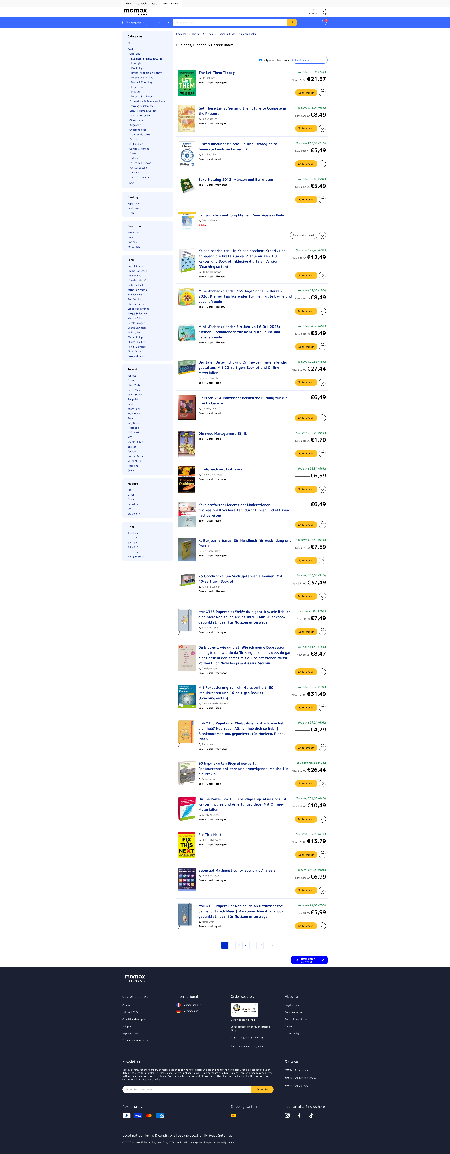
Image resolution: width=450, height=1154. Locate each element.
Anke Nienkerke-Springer (215, 703)
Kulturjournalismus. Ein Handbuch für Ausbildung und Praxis (244, 543)
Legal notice (292, 1005)
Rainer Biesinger (211, 586)
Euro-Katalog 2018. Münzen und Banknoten (235, 179)
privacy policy (152, 1079)
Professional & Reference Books (147, 101)
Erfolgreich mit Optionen (220, 469)
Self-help (134, 53)
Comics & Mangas (139, 148)
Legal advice (138, 87)
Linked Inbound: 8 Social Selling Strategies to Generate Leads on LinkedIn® (237, 146)
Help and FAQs (130, 1012)
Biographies (136, 125)
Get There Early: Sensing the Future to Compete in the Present (242, 111)
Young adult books (139, 134)
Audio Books (136, 144)
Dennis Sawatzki (211, 378)
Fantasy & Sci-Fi (138, 167)
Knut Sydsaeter (210, 875)
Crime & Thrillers (139, 177)
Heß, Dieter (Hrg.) (211, 551)
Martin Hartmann (211, 271)
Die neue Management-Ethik (222, 433)
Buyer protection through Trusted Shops (250, 1028)
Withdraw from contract (136, 1040)
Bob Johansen (209, 118)
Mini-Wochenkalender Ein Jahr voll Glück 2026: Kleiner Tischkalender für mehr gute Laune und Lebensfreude (239, 331)
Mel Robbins (208, 78)
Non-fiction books (139, 115)
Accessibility (292, 1033)
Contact (127, 1005)
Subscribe (262, 1089)
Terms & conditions (296, 1019)
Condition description (134, 1019)
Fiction (133, 139)
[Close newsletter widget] (323, 960)
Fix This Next (209, 834)
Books (131, 49)
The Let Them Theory (216, 72)
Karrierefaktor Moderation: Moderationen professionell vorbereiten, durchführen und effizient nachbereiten (244, 510)
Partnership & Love (142, 77)
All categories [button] (133, 22)
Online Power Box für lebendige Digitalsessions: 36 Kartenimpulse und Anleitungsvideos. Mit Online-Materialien (242, 804)
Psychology (137, 68)
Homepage (182, 33)
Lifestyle (136, 63)
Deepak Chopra (210, 220)
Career (288, 1026)
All (129, 42)
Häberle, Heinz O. (211, 408)
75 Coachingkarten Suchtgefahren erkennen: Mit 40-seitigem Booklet (240, 578)
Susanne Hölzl (210, 779)
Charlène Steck (210, 668)
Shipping (127, 1026)
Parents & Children (142, 96)
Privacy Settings (218, 1135)
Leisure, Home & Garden (142, 110)
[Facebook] (299, 1115)
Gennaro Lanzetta (212, 474)
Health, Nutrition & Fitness (146, 72)
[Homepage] (135, 12)
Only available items (276, 60)
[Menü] (256, 1005)
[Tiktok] (311, 1115)
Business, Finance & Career (147, 58)
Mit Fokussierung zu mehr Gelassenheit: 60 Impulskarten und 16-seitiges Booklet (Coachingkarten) (235, 692)
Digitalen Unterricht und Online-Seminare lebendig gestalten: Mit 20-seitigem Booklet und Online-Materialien (242, 367)
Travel (132, 153)
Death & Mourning (141, 82)
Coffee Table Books (140, 162)
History (133, 158)
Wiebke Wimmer (210, 814)
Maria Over (208, 921)
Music (131, 182)
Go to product (306, 92)
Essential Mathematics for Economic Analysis (236, 870)
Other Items (136, 120)
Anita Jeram (208, 744)
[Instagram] (287, 1115)
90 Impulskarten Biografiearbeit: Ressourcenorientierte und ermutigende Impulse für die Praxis (243, 768)
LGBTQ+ (135, 91)
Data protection (294, 1012)
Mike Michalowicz (211, 840)
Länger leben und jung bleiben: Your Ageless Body (241, 215)
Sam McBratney (210, 627)
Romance (134, 172)
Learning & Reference (141, 106)
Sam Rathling (209, 154)
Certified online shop (243, 1019)
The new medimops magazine (247, 1046)
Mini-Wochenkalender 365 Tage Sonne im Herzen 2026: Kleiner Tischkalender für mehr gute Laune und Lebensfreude (245, 296)
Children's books (138, 129)
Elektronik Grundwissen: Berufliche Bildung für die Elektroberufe (242, 400)
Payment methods (132, 1033)
